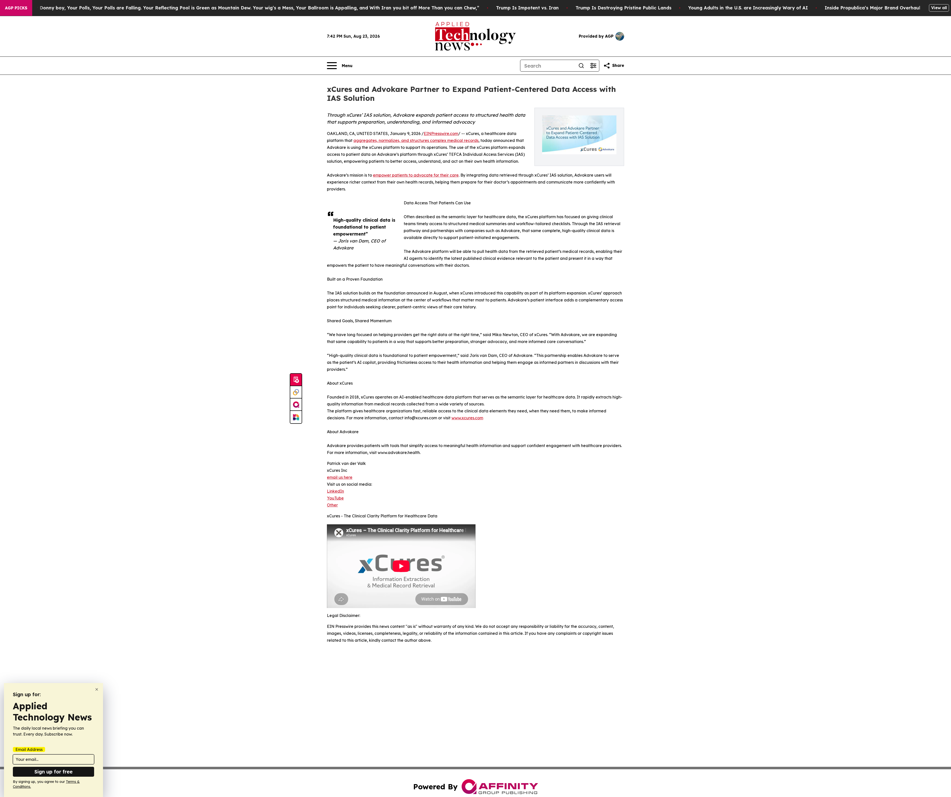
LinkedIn (335, 491)
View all (939, 7)
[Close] (96, 689)
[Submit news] (296, 380)
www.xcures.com (467, 417)
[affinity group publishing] (296, 404)
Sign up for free (53, 772)
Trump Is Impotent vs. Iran (527, 8)
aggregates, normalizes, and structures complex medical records (415, 140)
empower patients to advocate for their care (416, 175)
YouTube (335, 498)
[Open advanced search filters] (593, 65)
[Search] (581, 65)
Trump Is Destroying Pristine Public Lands (623, 8)
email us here (339, 477)
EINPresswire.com (441, 133)
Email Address (29, 749)
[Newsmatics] (296, 417)
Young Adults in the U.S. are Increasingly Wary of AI (748, 8)
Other (332, 505)
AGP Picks (16, 7)
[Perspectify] (296, 392)
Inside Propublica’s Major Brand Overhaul (872, 8)
